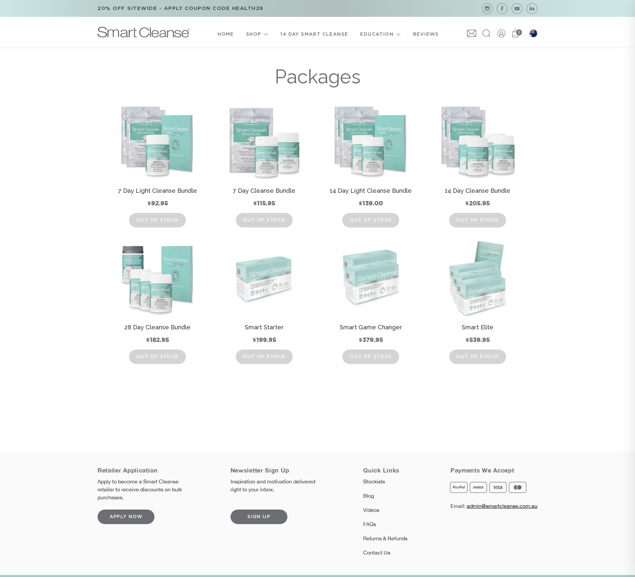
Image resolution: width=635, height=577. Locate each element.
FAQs (369, 524)
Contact (471, 33)
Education (377, 34)
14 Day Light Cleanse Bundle (371, 190)
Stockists (374, 481)
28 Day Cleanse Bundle (157, 327)
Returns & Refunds (385, 538)
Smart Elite (477, 327)
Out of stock (157, 220)
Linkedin (532, 8)
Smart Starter (264, 327)
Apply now (126, 517)
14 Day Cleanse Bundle (477, 190)
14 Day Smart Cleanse (314, 34)
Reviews (426, 34)
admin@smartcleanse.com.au (502, 506)
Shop (253, 34)
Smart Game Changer (371, 327)
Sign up (258, 517)
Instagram (487, 8)
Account (501, 33)
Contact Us (376, 553)
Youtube (517, 8)
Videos (371, 510)
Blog (368, 496)
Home (226, 34)
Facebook (502, 8)
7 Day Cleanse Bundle (264, 190)
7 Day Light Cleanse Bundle (157, 190)
